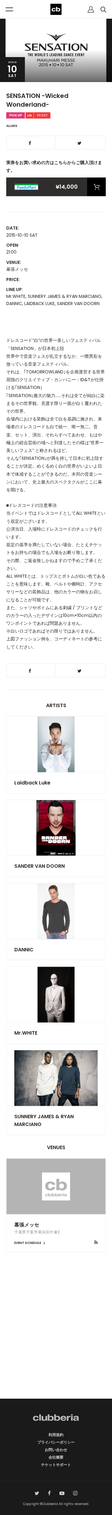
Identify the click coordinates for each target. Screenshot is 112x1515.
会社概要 (56, 1457)
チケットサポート (56, 1464)
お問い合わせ (56, 1449)
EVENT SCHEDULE (28, 1243)
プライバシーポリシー (56, 1442)
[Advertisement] (56, 1336)
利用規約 (56, 1434)
